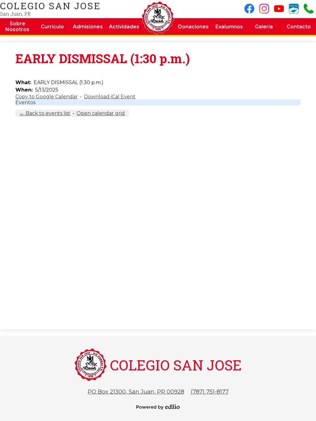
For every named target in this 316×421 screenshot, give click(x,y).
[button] (17, 26)
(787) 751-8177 (210, 391)
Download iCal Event (109, 97)
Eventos (25, 102)
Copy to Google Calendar (46, 97)
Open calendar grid (101, 113)
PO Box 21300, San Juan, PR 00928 (136, 391)
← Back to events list (44, 113)
